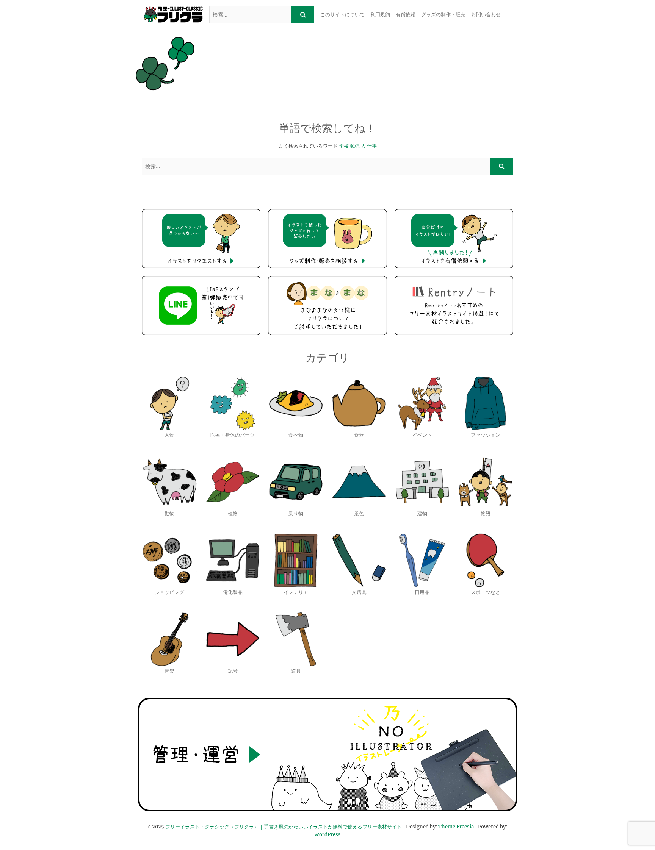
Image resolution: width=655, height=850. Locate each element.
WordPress (327, 834)
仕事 (372, 146)
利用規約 (380, 14)
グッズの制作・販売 (443, 14)
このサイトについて (342, 14)
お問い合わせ (486, 14)
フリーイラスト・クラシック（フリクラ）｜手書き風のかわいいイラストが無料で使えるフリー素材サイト (283, 826)
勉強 (355, 146)
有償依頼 (405, 14)
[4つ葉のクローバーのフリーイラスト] (165, 63)
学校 (344, 146)
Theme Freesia (456, 826)
